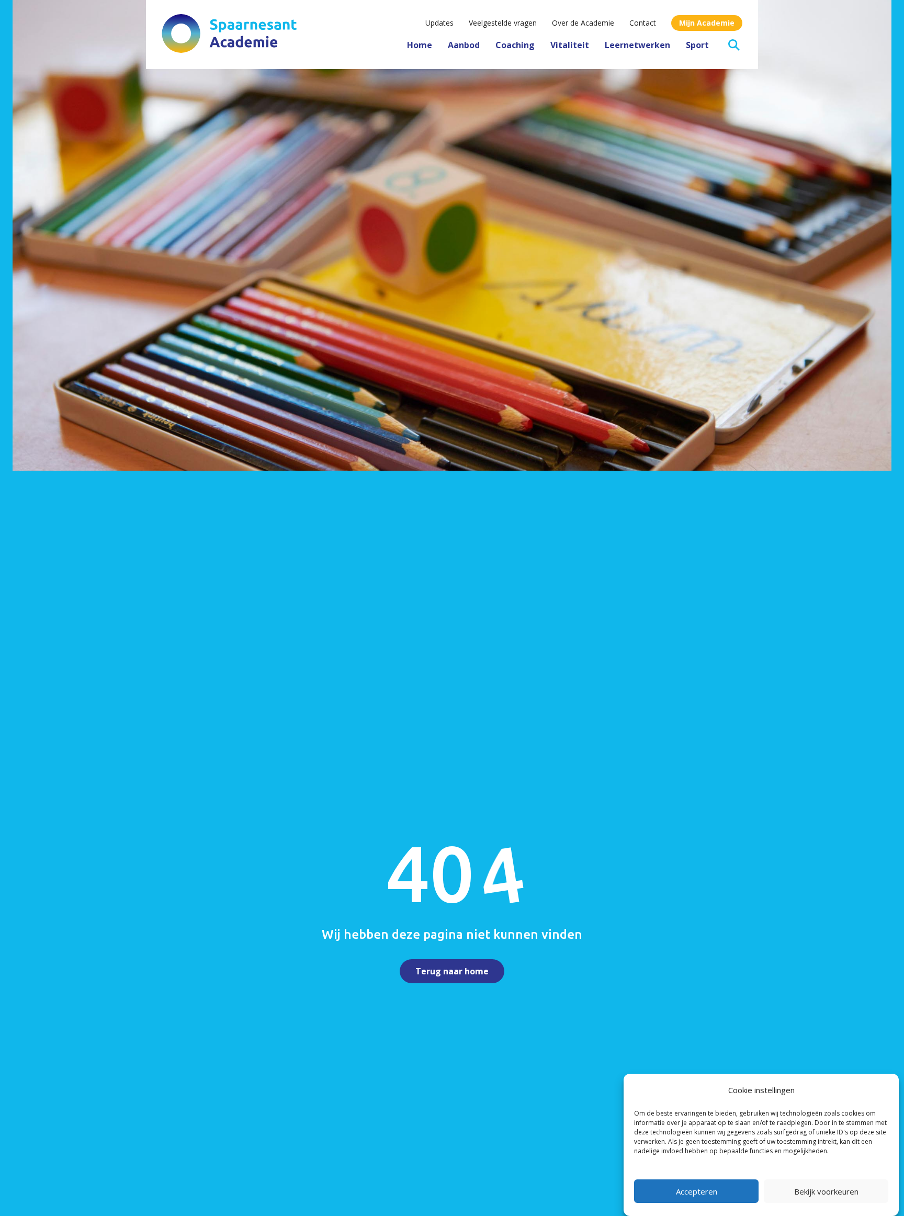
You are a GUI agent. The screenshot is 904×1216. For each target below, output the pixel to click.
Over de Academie (583, 23)
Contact (642, 23)
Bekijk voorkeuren (826, 1191)
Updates (439, 23)
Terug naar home (452, 971)
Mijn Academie (706, 23)
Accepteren (696, 1191)
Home (419, 45)
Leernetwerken (637, 45)
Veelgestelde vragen (503, 23)
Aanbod (464, 45)
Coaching (515, 45)
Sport (697, 45)
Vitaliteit (569, 45)
